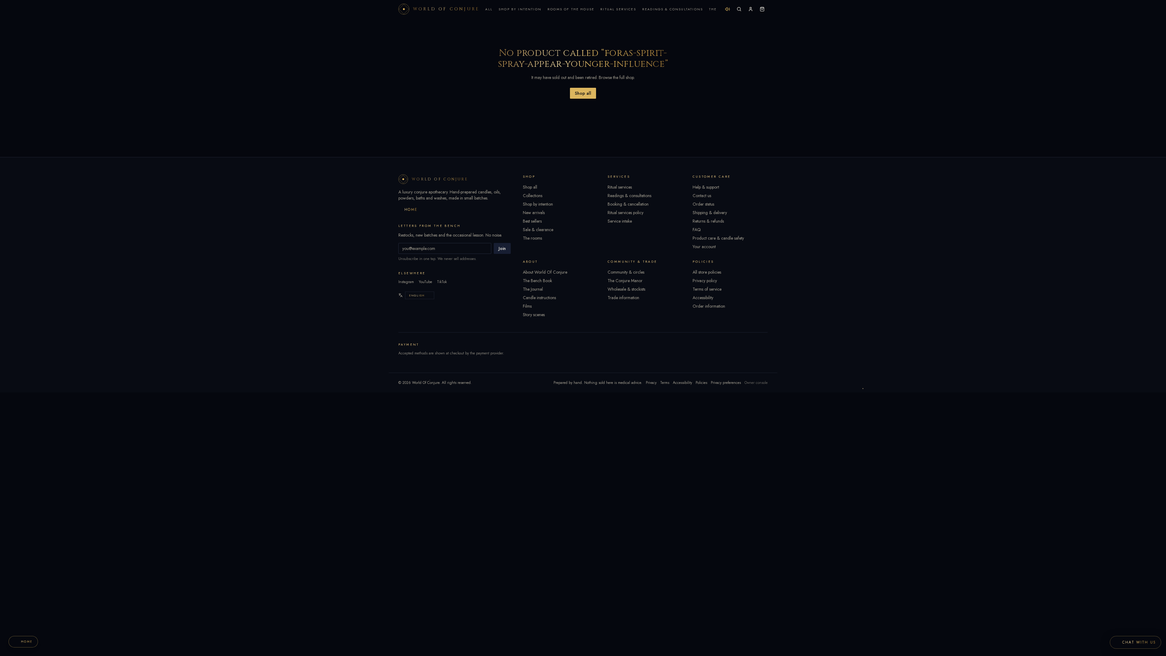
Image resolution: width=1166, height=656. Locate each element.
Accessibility (703, 298)
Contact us (702, 196)
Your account (704, 247)
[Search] (739, 9)
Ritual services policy (625, 213)
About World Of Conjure (545, 272)
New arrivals (534, 213)
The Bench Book (537, 281)
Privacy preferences (726, 382)
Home (411, 209)
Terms (664, 382)
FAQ (697, 230)
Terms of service (707, 289)
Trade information (623, 298)
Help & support (706, 187)
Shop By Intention (520, 9)
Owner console (756, 382)
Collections (532, 196)
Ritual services (620, 187)
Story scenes (534, 315)
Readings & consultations (629, 196)
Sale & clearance (538, 230)
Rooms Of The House (570, 9)
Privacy (651, 382)
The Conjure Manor (625, 281)
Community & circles (626, 272)
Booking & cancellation (628, 204)
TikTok (442, 281)
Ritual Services (618, 9)
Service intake (620, 221)
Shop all (583, 93)
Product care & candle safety (718, 238)
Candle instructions (539, 298)
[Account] (750, 9)
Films (527, 306)
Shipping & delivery (710, 213)
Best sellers (532, 221)
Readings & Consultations (672, 9)
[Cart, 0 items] (762, 9)
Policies (701, 382)
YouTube (425, 281)
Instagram (406, 281)
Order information (709, 306)
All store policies (707, 272)
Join (502, 248)
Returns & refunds (708, 221)
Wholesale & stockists (626, 289)
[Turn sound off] (727, 9)
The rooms (532, 238)
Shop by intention (538, 204)
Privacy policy (705, 281)
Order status (703, 204)
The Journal (533, 289)
